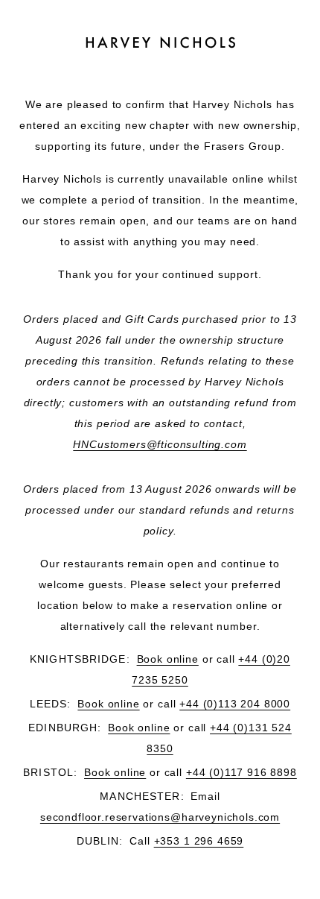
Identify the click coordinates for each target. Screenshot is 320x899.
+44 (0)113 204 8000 (234, 704)
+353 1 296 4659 (199, 841)
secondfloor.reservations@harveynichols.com (160, 817)
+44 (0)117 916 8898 (241, 772)
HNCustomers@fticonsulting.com (159, 444)
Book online (168, 659)
